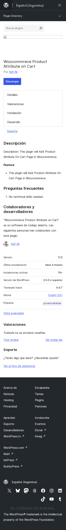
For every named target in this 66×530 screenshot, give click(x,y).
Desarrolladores (14, 430)
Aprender (9, 417)
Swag (40, 436)
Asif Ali (13, 72)
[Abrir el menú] (60, 5)
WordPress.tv (14, 436)
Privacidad (10, 406)
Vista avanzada (14, 313)
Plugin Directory (13, 15)
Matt (8, 454)
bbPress (11, 460)
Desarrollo (13, 122)
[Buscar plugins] (40, 28)
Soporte (12, 131)
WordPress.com (15, 447)
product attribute (52, 303)
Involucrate (42, 417)
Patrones (41, 406)
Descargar (12, 81)
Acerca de (10, 387)
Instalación (14, 113)
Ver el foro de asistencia (19, 366)
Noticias (9, 394)
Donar (40, 430)
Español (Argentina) (24, 482)
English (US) (55, 295)
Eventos (40, 424)
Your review (11, 340)
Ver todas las (53, 340)
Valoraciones (15, 104)
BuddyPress (13, 466)
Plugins (39, 400)
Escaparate (42, 387)
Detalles (12, 95)
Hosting (9, 400)
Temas (39, 394)
